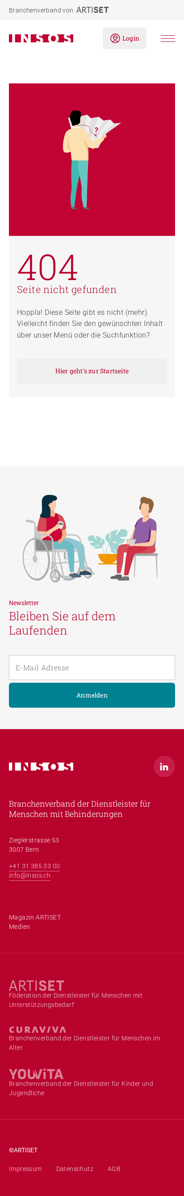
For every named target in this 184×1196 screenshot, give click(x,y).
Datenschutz (74, 1168)
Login (130, 38)
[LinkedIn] (164, 766)
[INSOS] (48, 38)
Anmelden (92, 695)
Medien (19, 926)
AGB (114, 1168)
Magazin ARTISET (35, 917)
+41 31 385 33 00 (34, 866)
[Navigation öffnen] (168, 38)
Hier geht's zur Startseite (92, 371)
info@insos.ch (29, 875)
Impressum (25, 1168)
